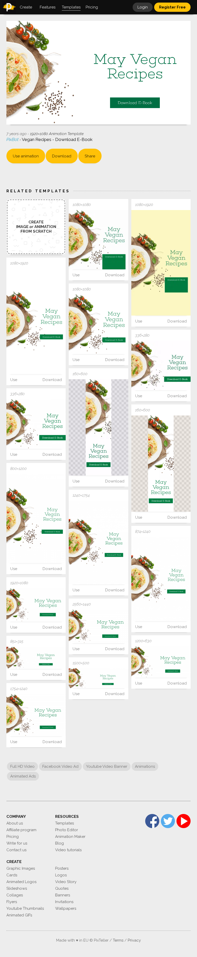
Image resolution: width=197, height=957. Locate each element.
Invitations (64, 901)
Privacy (134, 940)
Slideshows (16, 888)
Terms (118, 940)
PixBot (12, 139)
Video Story (65, 881)
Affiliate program (21, 830)
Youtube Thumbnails (25, 908)
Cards (11, 875)
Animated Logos (21, 881)
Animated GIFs (19, 915)
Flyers (11, 901)
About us (14, 823)
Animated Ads (23, 776)
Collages (14, 895)
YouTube (183, 821)
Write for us (16, 843)
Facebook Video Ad (60, 766)
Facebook (152, 821)
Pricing (12, 836)
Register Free (172, 7)
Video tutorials (68, 850)
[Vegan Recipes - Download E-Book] (98, 239)
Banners (62, 895)
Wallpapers (65, 908)
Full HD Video (22, 766)
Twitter (168, 821)
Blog (59, 843)
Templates (64, 823)
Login (142, 7)
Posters (61, 868)
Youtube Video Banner (106, 766)
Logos (61, 875)
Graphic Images (20, 868)
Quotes (61, 888)
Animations (145, 766)
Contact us (16, 850)
